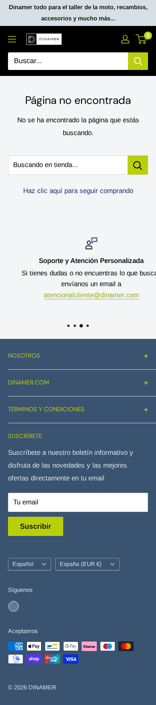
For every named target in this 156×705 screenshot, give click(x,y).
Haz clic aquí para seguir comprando (78, 191)
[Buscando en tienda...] (138, 165)
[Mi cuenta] (125, 39)
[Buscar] (138, 61)
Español (22, 564)
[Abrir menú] (12, 39)
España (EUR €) (81, 564)
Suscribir (35, 526)
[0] (141, 39)
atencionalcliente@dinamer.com (80, 295)
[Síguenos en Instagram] (13, 606)
